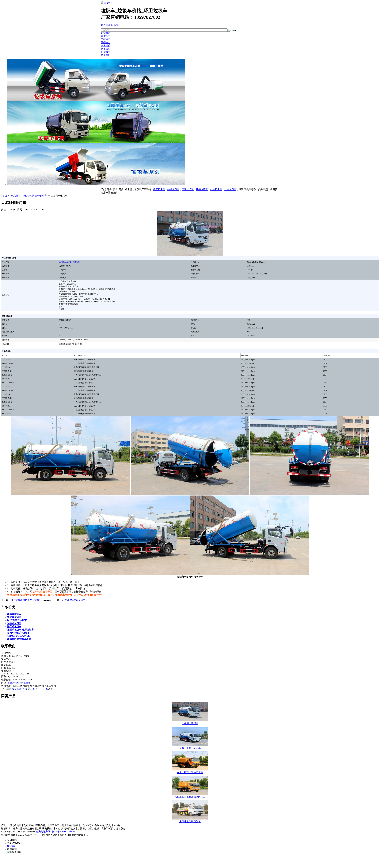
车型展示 (105, 39)
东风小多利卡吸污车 (190, 748)
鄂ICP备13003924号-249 (64, 831)
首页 (4, 195)
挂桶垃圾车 (202, 189)
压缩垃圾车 (188, 189)
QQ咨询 (11, 846)
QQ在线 (23, 689)
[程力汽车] (106, 2)
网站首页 (105, 33)
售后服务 (105, 52)
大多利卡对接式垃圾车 (73, 600)
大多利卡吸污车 (190, 723)
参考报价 (105, 45)
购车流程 (105, 48)
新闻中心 (105, 42)
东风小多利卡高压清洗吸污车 (190, 797)
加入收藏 (105, 25)
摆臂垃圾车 (159, 189)
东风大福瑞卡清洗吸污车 (190, 772)
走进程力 (105, 36)
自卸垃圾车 (216, 189)
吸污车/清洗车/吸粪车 (35, 195)
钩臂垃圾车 (173, 189)
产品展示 (15, 195)
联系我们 (105, 55)
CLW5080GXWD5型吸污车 (69, 262)
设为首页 (116, 25)
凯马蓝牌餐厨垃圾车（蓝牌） (26, 600)
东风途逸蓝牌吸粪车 (190, 821)
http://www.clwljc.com (19, 682)
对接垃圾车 (230, 189)
